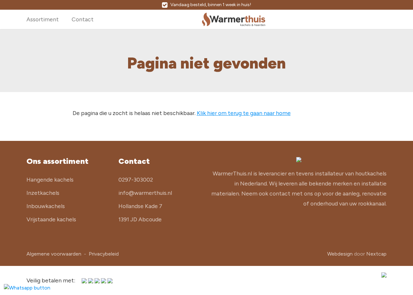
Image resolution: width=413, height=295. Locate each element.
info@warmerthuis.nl (145, 192)
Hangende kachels (50, 179)
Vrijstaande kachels (51, 219)
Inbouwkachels (45, 206)
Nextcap (376, 254)
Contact (83, 19)
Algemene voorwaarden (53, 254)
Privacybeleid (104, 254)
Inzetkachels (42, 192)
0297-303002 (135, 179)
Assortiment (42, 19)
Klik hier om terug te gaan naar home (244, 113)
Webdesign (340, 254)
